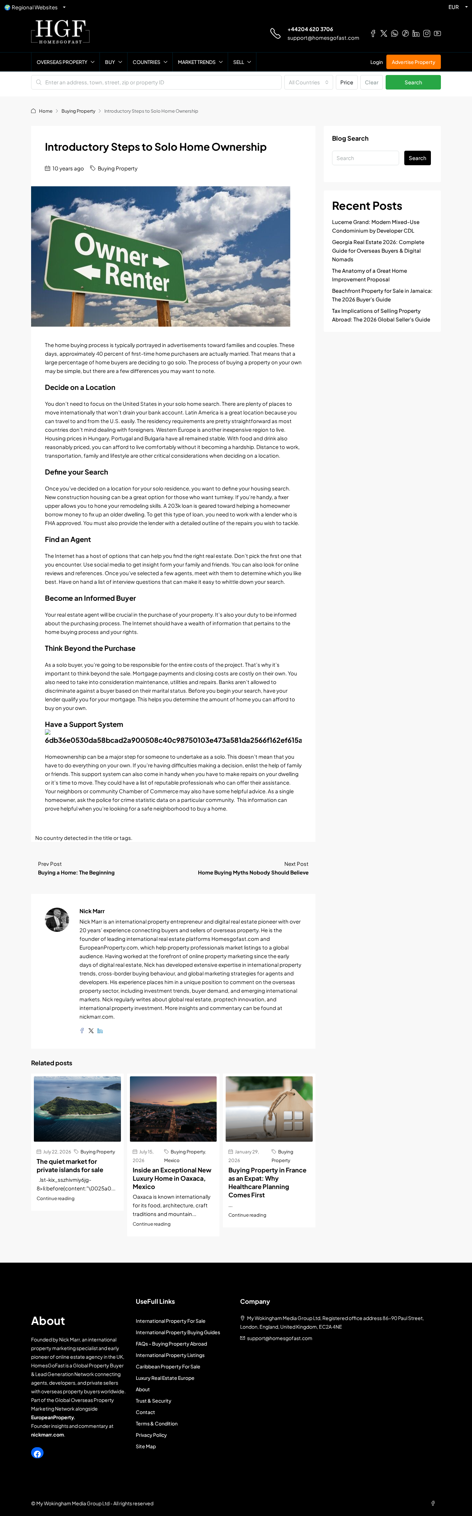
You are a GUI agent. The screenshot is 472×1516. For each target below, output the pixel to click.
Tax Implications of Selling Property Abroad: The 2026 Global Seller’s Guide (381, 314)
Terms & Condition (157, 1423)
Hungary (98, 438)
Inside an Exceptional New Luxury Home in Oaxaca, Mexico (172, 1178)
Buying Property (78, 111)
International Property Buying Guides (178, 1332)
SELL (238, 62)
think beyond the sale (103, 673)
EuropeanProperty (52, 1417)
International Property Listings (170, 1355)
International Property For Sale (171, 1321)
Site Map (146, 1446)
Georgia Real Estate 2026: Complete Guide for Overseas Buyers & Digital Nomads (378, 250)
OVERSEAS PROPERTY (62, 62)
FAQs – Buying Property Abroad (171, 1343)
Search (413, 82)
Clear (371, 82)
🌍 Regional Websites (31, 7)
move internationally (70, 412)
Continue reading (56, 1198)
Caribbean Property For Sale (168, 1366)
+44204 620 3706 (310, 29)
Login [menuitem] (376, 62)
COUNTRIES (146, 62)
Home (46, 111)
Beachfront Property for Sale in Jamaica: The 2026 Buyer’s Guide (382, 294)
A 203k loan (177, 505)
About (143, 1389)
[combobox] (308, 82)
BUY (110, 62)
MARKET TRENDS (197, 62)
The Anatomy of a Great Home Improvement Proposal (369, 274)
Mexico (172, 1160)
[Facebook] (37, 1454)
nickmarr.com (47, 1434)
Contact (145, 1412)
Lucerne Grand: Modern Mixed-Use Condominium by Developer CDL (375, 226)
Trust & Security (153, 1400)
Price (346, 82)
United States (140, 403)
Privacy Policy (151, 1435)
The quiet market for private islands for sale (70, 1165)
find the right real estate (202, 555)
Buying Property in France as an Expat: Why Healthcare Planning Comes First (267, 1182)
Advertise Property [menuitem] (413, 62)
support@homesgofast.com (323, 37)
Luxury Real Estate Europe (165, 1378)
